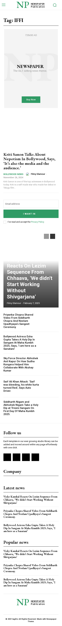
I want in (29, 213)
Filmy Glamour (38, 174)
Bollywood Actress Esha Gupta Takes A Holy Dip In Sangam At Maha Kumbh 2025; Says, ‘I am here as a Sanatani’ (19, 342)
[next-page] (52, 236)
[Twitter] (26, 457)
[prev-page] (46, 236)
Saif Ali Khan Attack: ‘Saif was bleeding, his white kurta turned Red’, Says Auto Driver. (21, 386)
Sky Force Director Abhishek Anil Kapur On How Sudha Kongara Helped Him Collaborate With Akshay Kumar (20, 364)
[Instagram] (16, 457)
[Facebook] (7, 457)
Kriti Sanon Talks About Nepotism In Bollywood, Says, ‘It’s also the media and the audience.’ (29, 161)
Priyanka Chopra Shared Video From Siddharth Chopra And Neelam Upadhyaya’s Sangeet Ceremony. (18, 321)
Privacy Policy (37, 222)
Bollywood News (13, 174)
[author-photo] (28, 174)
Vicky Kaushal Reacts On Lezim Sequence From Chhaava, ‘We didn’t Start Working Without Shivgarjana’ (29, 278)
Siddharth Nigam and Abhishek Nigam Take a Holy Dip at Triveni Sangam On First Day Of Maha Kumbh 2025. (20, 408)
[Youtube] (35, 457)
